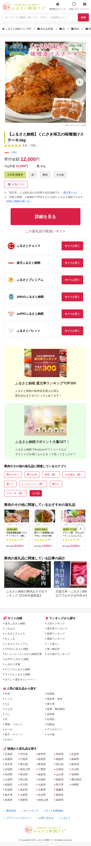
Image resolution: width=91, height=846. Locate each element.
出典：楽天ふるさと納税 (75, 125)
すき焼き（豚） (74, 474)
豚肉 (77, 28)
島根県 (59, 759)
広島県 (59, 769)
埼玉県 (24, 754)
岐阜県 (42, 754)
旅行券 (51, 704)
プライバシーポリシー (19, 817)
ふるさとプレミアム (16, 644)
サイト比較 (15, 618)
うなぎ (8, 709)
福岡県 (59, 800)
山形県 (8, 779)
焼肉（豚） (51, 474)
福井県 (24, 789)
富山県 (24, 779)
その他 (60, 174)
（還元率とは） (70, 192)
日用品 (51, 719)
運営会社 (11, 810)
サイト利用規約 (54, 810)
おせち (8, 739)
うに (7, 714)
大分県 (75, 769)
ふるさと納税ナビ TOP (18, 28)
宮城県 (8, 769)
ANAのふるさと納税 (16, 649)
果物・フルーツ (14, 724)
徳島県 (59, 779)
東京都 (24, 764)
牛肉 (7, 693)
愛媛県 (59, 789)
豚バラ (10, 483)
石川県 (24, 784)
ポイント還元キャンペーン (20, 679)
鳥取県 (59, 754)
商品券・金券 (54, 699)
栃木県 (8, 795)
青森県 (8, 759)
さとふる (10, 638)
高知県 (59, 795)
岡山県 (59, 764)
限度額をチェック (57, 9)
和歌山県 (43, 800)
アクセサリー (54, 729)
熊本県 (75, 764)
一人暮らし (53, 644)
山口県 (59, 774)
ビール (8, 729)
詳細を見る (18, 47)
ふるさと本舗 (12, 664)
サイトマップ (31, 810)
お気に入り (74, 9)
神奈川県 (25, 769)
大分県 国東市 (15, 174)
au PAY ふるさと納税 (17, 659)
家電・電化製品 (56, 709)
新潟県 (24, 774)
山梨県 (24, 795)
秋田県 (8, 774)
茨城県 (8, 789)
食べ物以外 (53, 649)
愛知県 (42, 764)
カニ (7, 704)
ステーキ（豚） (15, 493)
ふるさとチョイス (15, 633)
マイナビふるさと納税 (17, 674)
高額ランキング (56, 638)
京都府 (42, 779)
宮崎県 (75, 774)
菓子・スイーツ (14, 734)
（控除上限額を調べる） (18, 201)
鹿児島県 (76, 779)
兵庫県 (42, 789)
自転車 (51, 714)
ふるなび (10, 628)
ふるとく (66, 817)
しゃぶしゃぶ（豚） (33, 483)
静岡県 (42, 759)
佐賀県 (75, 754)
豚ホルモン (13, 474)
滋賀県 (42, 774)
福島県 (8, 784)
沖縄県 (75, 784)
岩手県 (8, 764)
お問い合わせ (46, 817)
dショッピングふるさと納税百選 (23, 654)
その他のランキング (58, 654)
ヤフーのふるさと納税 (17, 669)
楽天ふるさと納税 (15, 623)
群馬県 (8, 800)
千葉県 (24, 759)
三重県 (42, 769)
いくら (8, 699)
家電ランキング (56, 633)
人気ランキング (56, 623)
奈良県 (42, 795)
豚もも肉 (32, 474)
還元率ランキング (57, 628)
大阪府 (42, 784)
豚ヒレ (56, 483)
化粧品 (51, 724)
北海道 (8, 754)
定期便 (51, 693)
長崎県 (75, 759)
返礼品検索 (47, 28)
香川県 (59, 784)
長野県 (24, 800)
